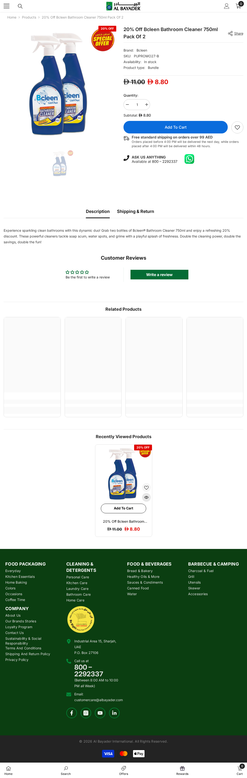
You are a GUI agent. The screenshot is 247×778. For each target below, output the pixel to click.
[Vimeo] (114, 713)
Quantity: (131, 95)
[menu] (6, 6)
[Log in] (226, 6)
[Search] (20, 6)
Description (98, 211)
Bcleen (142, 50)
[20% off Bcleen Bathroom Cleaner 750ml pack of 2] (123, 473)
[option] (60, 82)
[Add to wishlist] (146, 487)
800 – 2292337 (164, 161)
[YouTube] (100, 713)
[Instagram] (86, 713)
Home (11, 17)
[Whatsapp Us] (189, 159)
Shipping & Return (135, 211)
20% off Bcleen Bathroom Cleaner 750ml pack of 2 (123, 521)
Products (29, 17)
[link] (237, 127)
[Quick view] (146, 497)
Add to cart (175, 127)
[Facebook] (71, 713)
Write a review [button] (159, 274)
